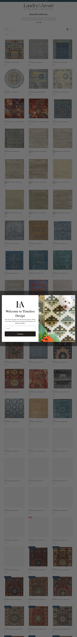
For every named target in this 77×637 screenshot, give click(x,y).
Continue (20, 334)
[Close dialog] (72, 297)
